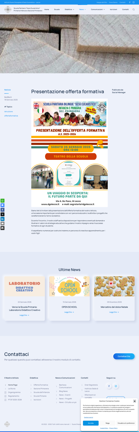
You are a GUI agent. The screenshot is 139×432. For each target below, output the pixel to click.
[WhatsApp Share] (2, 201)
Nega (107, 423)
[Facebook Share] (2, 210)
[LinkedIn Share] (2, 219)
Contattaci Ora (124, 356)
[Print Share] (2, 228)
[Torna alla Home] (8, 9)
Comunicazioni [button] (97, 9)
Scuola (57, 9)
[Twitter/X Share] (2, 214)
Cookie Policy (104, 428)
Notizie (7, 90)
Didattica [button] (68, 9)
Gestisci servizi (88, 417)
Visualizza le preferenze (126, 423)
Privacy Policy (113, 428)
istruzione (8, 111)
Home (46, 9)
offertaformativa (11, 116)
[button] (135, 401)
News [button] (81, 9)
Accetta (90, 423)
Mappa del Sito (102, 2)
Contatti (122, 2)
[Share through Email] (2, 223)
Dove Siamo (113, 2)
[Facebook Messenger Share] (2, 205)
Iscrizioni (113, 9)
